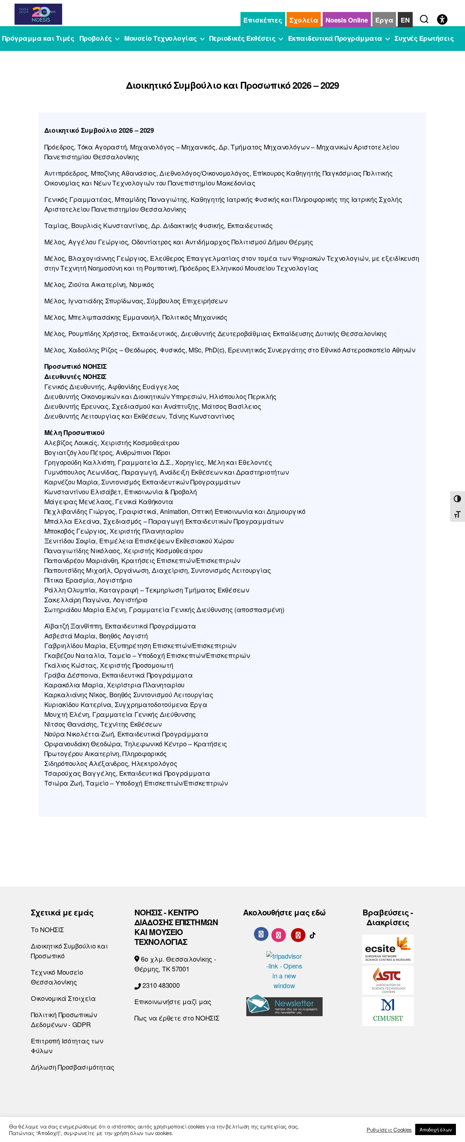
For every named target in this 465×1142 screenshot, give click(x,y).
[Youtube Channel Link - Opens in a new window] (298, 933)
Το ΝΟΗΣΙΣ (47, 929)
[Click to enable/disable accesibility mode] (442, 20)
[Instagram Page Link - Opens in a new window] (279, 933)
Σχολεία (304, 20)
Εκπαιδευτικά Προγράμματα (335, 39)
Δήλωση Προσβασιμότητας (72, 1066)
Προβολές (96, 39)
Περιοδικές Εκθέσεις (242, 39)
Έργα (384, 20)
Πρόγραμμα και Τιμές (38, 39)
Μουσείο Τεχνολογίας (160, 39)
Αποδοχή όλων (436, 1129)
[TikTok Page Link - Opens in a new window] (313, 933)
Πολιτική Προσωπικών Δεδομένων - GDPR (64, 1019)
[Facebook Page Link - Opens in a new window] (261, 934)
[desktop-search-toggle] (424, 17)
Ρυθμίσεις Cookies (389, 1129)
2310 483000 (160, 985)
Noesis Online (347, 20)
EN (405, 20)
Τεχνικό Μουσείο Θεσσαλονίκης (57, 976)
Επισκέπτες (262, 20)
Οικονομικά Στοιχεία (63, 998)
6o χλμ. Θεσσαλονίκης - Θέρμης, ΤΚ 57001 (175, 964)
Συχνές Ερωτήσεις (424, 39)
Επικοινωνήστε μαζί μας (172, 1001)
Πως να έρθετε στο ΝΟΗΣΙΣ (176, 1017)
